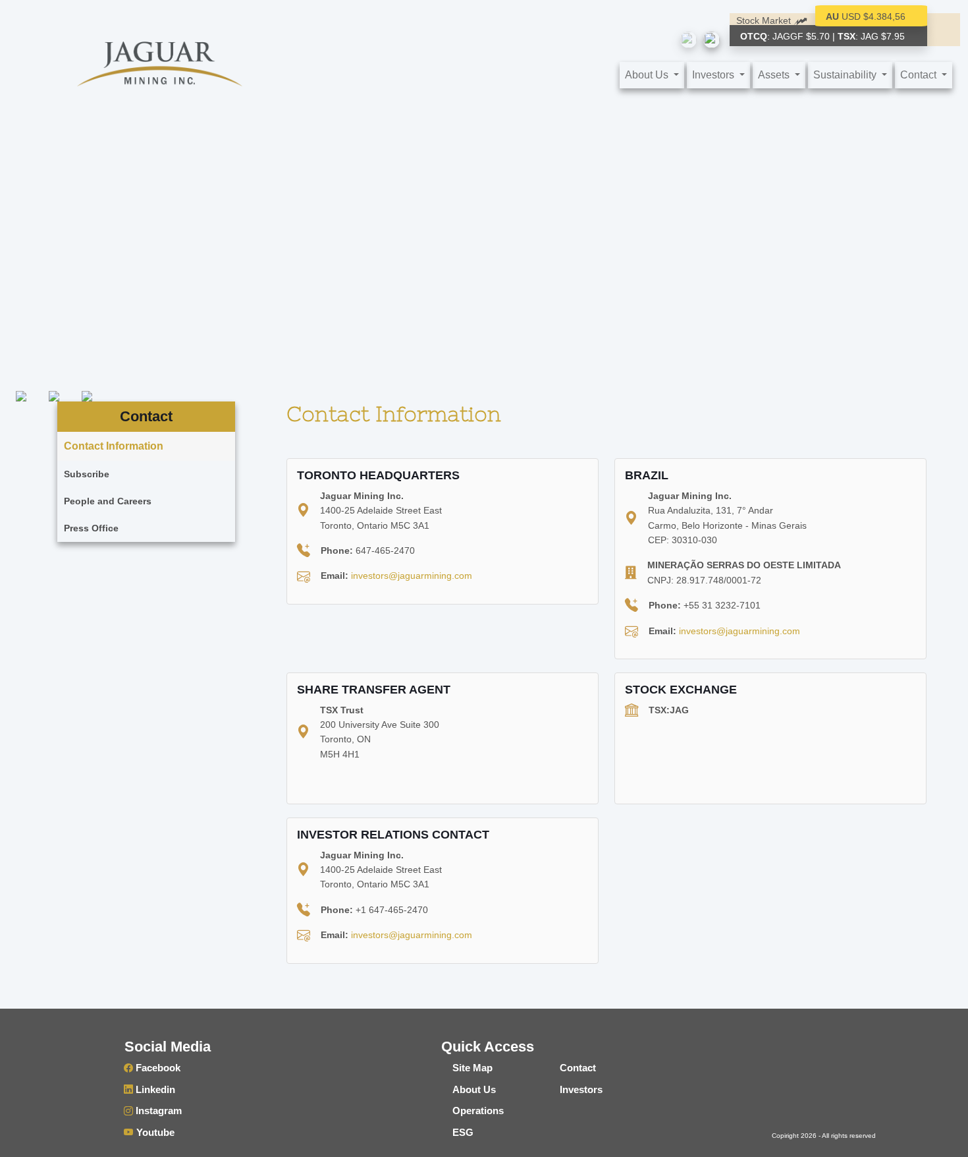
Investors (581, 1089)
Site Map (472, 1067)
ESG (462, 1132)
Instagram (157, 1110)
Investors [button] (714, 74)
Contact (578, 1067)
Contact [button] (919, 74)
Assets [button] (775, 74)
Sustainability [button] (846, 74)
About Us (474, 1089)
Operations (478, 1110)
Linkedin (154, 1089)
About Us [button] (648, 74)
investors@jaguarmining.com (411, 575)
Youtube (154, 1132)
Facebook (156, 1067)
